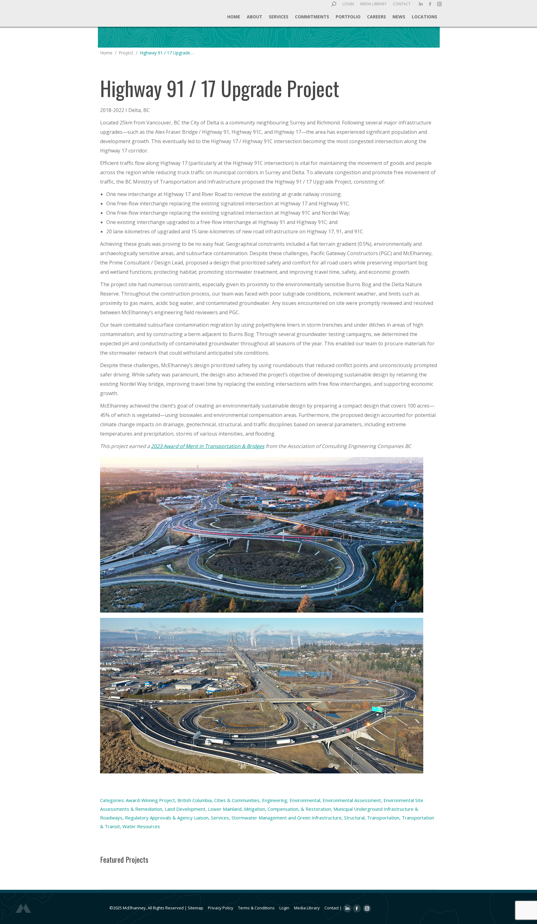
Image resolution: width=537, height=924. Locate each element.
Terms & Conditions (256, 908)
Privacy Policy (220, 908)
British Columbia (194, 800)
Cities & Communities (236, 800)
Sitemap (195, 908)
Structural (354, 817)
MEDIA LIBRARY (373, 4)
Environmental (305, 800)
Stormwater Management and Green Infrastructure (287, 817)
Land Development (185, 809)
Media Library (307, 908)
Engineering (274, 800)
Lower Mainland (224, 809)
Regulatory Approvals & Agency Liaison (167, 817)
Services (220, 817)
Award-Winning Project (150, 800)
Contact (331, 908)
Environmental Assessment (352, 800)
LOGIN (348, 4)
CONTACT (402, 4)
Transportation (383, 817)
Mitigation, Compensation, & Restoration (287, 809)
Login (284, 908)
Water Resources (141, 826)
